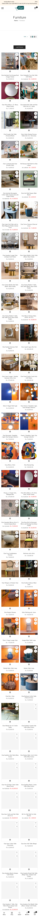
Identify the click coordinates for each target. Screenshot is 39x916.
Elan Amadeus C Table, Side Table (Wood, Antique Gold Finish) (10, 906)
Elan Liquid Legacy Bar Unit (28, 347)
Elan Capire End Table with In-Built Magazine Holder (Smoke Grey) (10, 226)
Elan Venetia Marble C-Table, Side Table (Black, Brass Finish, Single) (29, 286)
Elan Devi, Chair (10, 696)
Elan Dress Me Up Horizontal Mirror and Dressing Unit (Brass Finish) (29, 524)
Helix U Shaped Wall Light (10, 406)
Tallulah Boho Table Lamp (10, 668)
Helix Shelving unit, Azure (29, 612)
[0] (35, 8)
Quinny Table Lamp (29, 668)
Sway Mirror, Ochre (10, 465)
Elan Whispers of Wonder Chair (10, 583)
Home (16, 20)
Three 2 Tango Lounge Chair (10, 640)
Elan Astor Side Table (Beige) (29, 843)
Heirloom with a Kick (29, 553)
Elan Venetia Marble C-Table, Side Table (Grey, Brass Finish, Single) (10, 317)
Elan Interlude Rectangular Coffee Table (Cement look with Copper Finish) (10, 195)
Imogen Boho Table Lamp (29, 640)
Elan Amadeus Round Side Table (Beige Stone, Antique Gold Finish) (28, 875)
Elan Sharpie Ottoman (10, 612)
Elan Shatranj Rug (29, 465)
